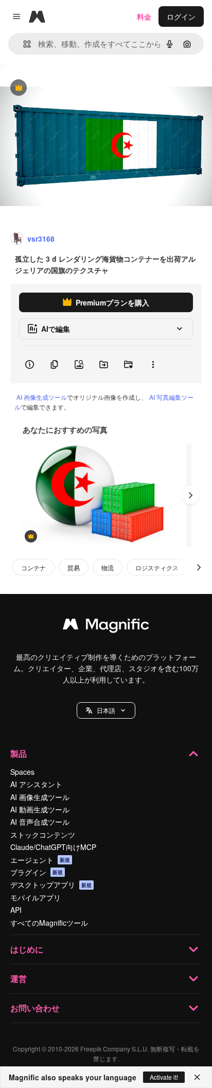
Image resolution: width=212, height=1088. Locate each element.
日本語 (106, 710)
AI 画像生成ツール (41, 397)
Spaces (22, 772)
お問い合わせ (35, 1008)
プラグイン (36, 872)
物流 (107, 567)
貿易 (73, 567)
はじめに (26, 949)
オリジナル (70, 88)
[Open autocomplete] (23, 44)
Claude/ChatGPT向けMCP (53, 847)
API (16, 910)
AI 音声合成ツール (39, 822)
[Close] (197, 1077)
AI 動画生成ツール (39, 809)
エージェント (40, 860)
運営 (18, 978)
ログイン (181, 16)
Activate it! (164, 1077)
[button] (106, 710)
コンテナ (33, 567)
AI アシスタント (36, 784)
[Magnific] (106, 626)
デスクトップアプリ (51, 884)
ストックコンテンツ (42, 834)
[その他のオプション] (153, 364)
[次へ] (190, 495)
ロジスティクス (157, 567)
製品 (18, 753)
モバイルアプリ (35, 897)
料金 (144, 16)
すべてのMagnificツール (49, 922)
